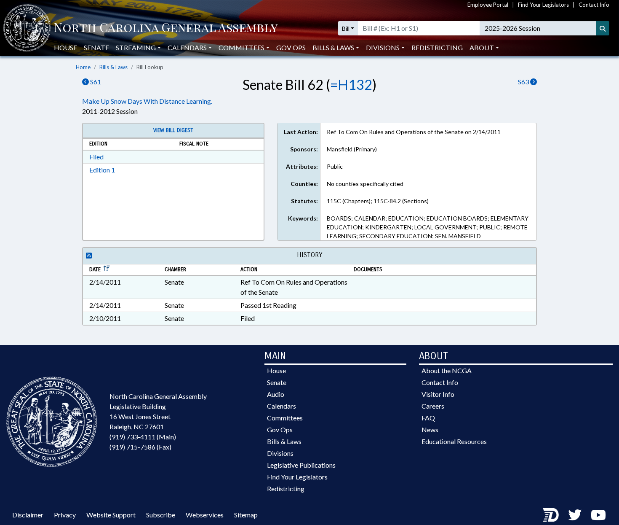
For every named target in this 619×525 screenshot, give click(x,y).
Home (83, 67)
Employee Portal (487, 4)
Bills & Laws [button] (333, 47)
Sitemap (246, 515)
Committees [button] (241, 47)
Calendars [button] (187, 47)
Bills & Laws (113, 67)
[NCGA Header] (165, 28)
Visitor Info (438, 394)
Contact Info (594, 4)
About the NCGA (447, 370)
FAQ (428, 418)
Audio (275, 394)
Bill (346, 28)
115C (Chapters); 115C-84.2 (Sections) (378, 201)
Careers (433, 406)
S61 (95, 82)
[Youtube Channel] (598, 514)
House (65, 47)
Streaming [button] (136, 47)
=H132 (351, 84)
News (430, 429)
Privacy (65, 515)
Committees (285, 418)
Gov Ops (291, 47)
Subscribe (160, 515)
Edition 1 (102, 170)
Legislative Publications (301, 465)
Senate (96, 47)
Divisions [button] (383, 47)
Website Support (111, 515)
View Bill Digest (173, 130)
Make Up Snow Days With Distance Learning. (147, 101)
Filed (96, 157)
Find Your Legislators (543, 4)
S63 (524, 82)
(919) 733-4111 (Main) (142, 437)
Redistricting (437, 47)
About (482, 47)
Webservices (205, 515)
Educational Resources (454, 441)
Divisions (280, 453)
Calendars (281, 406)
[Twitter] (575, 514)
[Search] (602, 28)
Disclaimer (27, 515)
